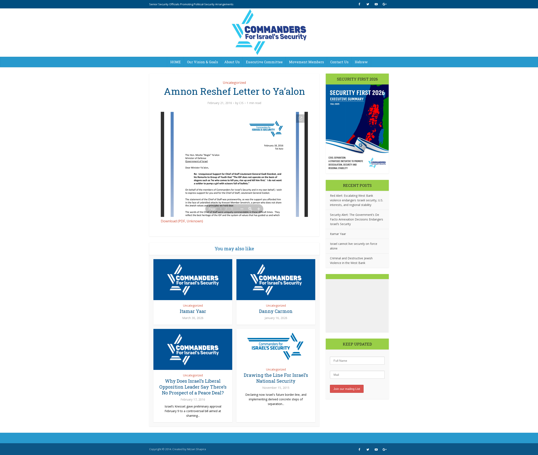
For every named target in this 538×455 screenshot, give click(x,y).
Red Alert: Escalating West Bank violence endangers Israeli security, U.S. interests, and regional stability (356, 200)
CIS (241, 103)
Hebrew (361, 62)
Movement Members (306, 62)
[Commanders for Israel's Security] (269, 32)
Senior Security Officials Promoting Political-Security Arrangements (191, 4)
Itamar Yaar (193, 311)
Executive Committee (264, 62)
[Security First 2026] (357, 129)
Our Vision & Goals (202, 62)
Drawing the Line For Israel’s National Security (276, 378)
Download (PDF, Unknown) (182, 221)
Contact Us (339, 62)
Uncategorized (234, 82)
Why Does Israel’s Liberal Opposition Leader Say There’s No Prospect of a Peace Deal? (193, 387)
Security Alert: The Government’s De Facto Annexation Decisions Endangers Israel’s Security (356, 219)
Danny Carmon (276, 311)
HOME (175, 62)
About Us (232, 62)
